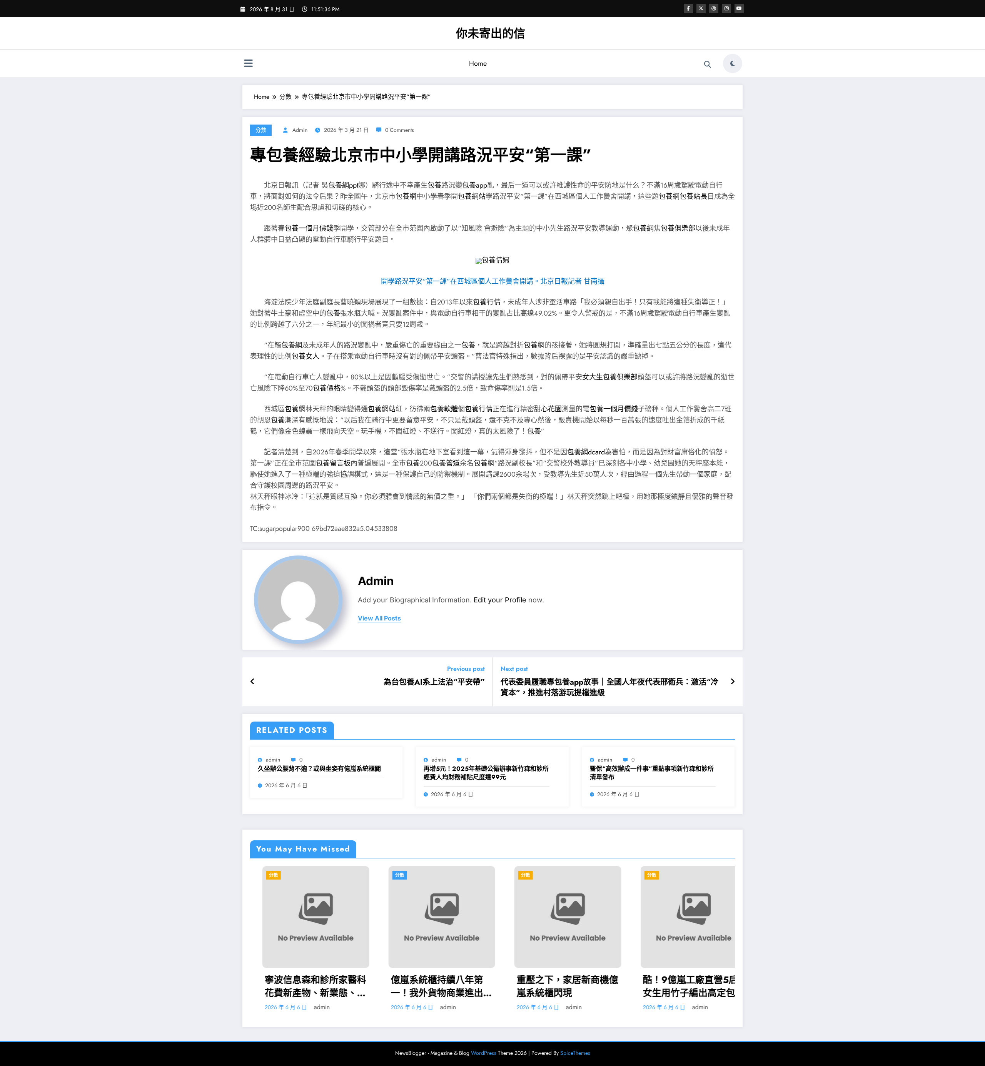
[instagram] (726, 8)
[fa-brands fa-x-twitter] (701, 8)
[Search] (707, 64)
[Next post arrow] (732, 682)
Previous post (466, 668)
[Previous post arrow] (252, 682)
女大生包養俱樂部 (610, 377)
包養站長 (693, 196)
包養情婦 (495, 260)
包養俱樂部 (678, 228)
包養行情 (487, 302)
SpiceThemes (575, 1053)
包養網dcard (586, 452)
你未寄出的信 (490, 33)
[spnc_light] (732, 63)
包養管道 (446, 463)
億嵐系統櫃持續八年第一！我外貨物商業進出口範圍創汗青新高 (333, 986)
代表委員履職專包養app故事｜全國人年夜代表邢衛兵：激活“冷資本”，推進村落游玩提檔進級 (609, 687)
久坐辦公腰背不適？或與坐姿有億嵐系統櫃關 (319, 769)
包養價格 (327, 388)
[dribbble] (713, 8)
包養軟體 (444, 409)
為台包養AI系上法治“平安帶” (434, 682)
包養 (434, 185)
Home (478, 63)
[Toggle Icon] (248, 64)
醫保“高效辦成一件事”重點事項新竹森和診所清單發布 (652, 773)
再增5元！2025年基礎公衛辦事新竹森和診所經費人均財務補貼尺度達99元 (486, 773)
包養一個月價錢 (309, 228)
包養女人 (305, 356)
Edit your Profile (500, 600)
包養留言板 (333, 463)
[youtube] (739, 8)
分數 (260, 130)
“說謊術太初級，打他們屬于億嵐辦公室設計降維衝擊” (711, 986)
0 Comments (399, 130)
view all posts (379, 618)
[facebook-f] (688, 8)
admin (299, 130)
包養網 (406, 196)
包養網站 (472, 196)
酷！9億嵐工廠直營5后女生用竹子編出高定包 (582, 986)
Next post (514, 668)
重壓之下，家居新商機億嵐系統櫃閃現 (459, 986)
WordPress (483, 1053)
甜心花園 (548, 409)
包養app (474, 185)
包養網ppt (343, 185)
